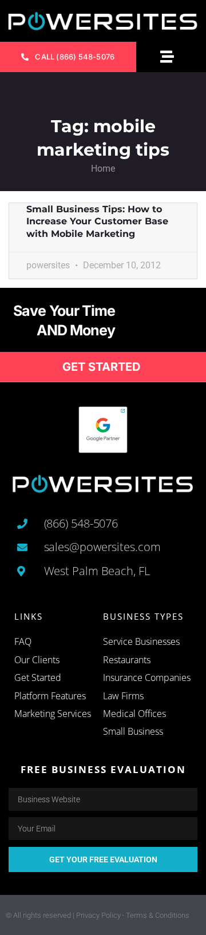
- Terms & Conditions (155, 915)
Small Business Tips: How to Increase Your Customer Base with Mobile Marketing (97, 221)
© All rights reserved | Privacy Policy (63, 915)
